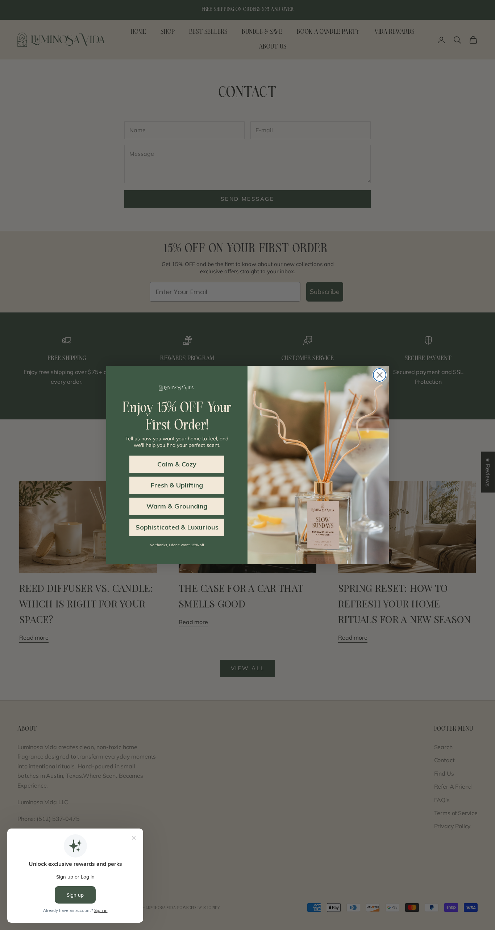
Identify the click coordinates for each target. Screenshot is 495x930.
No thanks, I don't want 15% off (177, 545)
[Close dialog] (379, 375)
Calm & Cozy (176, 464)
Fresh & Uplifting (177, 485)
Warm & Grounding (176, 506)
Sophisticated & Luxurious (177, 527)
